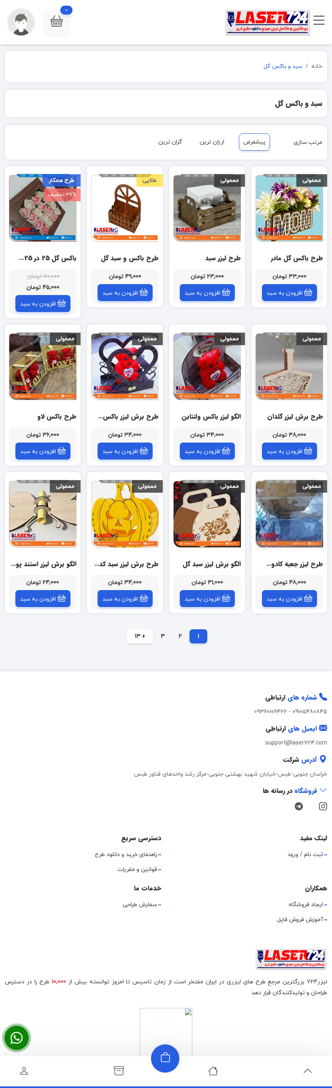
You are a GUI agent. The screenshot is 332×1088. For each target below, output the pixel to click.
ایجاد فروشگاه (306, 905)
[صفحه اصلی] (213, 1073)
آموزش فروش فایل (300, 920)
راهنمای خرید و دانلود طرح (126, 854)
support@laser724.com (296, 743)
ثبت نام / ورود (305, 854)
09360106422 (270, 712)
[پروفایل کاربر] (24, 1073)
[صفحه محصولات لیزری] (119, 1073)
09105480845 (309, 712)
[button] (57, 22)
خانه (316, 66)
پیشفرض (254, 142)
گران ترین (170, 142)
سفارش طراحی (140, 905)
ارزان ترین (212, 142)
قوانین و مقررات (137, 869)
